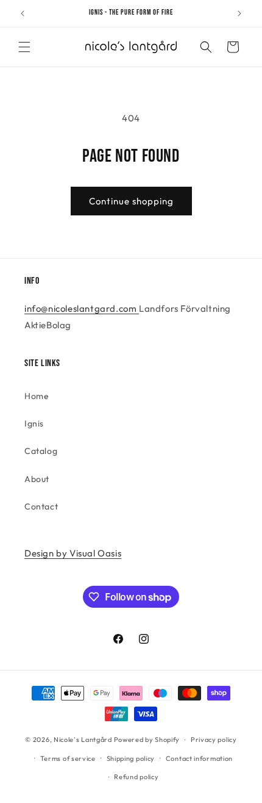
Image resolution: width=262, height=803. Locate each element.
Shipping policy (131, 758)
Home (36, 396)
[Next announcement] (239, 13)
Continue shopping (131, 201)
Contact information (199, 758)
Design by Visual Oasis (72, 553)
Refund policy (136, 776)
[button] (24, 47)
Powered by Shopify (147, 739)
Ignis (34, 423)
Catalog (40, 450)
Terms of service (68, 758)
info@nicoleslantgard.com (81, 308)
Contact (41, 506)
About (36, 479)
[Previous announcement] (22, 13)
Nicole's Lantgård (83, 739)
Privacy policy (214, 739)
